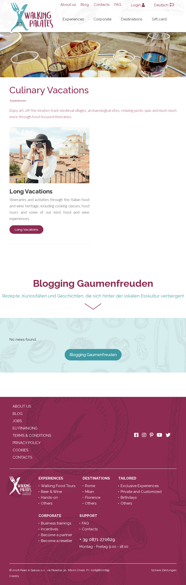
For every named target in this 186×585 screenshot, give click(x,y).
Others (46, 503)
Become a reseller (56, 541)
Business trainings (56, 523)
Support (88, 516)
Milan (89, 491)
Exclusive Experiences (140, 486)
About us (68, 4)
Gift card (159, 19)
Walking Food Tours (58, 486)
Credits (14, 576)
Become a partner (56, 535)
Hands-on (49, 497)
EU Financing (25, 428)
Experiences (73, 19)
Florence (92, 497)
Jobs (17, 421)
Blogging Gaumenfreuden (93, 354)
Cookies (20, 450)
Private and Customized (141, 491)
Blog (85, 4)
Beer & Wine (51, 491)
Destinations (131, 19)
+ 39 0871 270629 (97, 539)
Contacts (101, 4)
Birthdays (129, 497)
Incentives (49, 529)
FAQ (117, 4)
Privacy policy (27, 443)
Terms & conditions (32, 435)
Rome (90, 486)
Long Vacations (31, 191)
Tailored (127, 478)
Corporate (102, 19)
